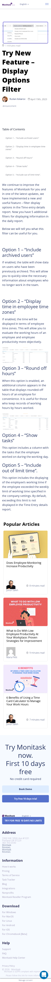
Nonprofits (8, 892)
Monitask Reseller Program (16, 897)
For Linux (7, 920)
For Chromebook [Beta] (14, 934)
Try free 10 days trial (25, 798)
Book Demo (25, 789)
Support (6, 949)
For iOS (6, 929)
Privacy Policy (8, 966)
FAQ (4, 953)
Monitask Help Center (13, 957)
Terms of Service (11, 875)
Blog (4, 884)
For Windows (9, 912)
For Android (8, 925)
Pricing (5, 871)
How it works (9, 866)
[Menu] (47, 4)
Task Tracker (8, 879)
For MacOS (8, 916)
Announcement (9, 106)
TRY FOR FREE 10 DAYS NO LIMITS (23, 820)
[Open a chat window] (44, 975)
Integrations (8, 888)
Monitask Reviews (6, 846)
